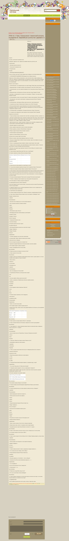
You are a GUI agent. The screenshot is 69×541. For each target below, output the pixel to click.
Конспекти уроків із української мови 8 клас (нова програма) (52, 112)
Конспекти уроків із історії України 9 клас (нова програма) (52, 126)
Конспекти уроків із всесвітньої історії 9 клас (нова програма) (52, 138)
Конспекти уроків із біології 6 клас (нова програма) (52, 151)
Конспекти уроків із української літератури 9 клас (51, 102)
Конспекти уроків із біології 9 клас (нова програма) (52, 165)
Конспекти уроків (49, 209)
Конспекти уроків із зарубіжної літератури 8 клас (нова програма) (52, 85)
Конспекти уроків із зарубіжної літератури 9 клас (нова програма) (52, 87)
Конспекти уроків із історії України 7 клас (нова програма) (52, 119)
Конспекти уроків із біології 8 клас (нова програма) (52, 160)
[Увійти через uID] (51, 20)
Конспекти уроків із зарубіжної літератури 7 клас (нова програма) (52, 82)
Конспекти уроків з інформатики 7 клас (52, 184)
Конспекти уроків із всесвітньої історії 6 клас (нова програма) (52, 128)
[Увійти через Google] (55, 20)
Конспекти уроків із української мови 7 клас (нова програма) (52, 109)
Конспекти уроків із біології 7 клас (51, 154)
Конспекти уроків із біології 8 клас (51, 158)
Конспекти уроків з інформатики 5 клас (52, 181)
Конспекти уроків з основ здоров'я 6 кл (52, 168)
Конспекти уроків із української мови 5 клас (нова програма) (52, 104)
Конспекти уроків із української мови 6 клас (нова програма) (52, 107)
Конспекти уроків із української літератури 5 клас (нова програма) (51, 90)
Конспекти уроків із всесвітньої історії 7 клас (52, 131)
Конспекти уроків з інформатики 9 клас (52, 187)
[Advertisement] (27, 24)
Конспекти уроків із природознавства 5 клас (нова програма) (52, 148)
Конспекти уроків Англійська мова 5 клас (52, 195)
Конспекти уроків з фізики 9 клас (51, 179)
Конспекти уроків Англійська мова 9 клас (52, 201)
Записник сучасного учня (50, 234)
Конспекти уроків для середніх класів (21, 32)
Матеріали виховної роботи (51, 212)
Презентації (49, 210)
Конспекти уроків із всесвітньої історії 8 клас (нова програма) (52, 136)
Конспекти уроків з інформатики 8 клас (52, 186)
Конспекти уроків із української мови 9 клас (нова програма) (52, 114)
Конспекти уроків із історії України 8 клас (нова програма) (52, 122)
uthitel (36, 483)
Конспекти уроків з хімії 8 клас (50, 173)
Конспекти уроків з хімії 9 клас (50, 174)
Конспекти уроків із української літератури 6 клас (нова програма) (51, 92)
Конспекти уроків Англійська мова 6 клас (52, 196)
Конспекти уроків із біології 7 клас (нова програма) (52, 156)
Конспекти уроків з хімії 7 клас (50, 171)
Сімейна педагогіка (50, 235)
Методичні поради (50, 211)
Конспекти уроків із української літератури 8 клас (51, 100)
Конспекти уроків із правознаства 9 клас (52, 193)
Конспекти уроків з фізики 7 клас (51, 176)
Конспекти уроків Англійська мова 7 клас (52, 198)
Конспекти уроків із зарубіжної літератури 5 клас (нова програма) (52, 77)
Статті (13, 32)
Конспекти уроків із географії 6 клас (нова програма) (52, 141)
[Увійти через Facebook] (53, 20)
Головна (10, 32)
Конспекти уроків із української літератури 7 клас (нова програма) (51, 95)
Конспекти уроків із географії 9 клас (51, 146)
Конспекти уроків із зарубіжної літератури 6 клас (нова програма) (52, 80)
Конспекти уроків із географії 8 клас (51, 144)
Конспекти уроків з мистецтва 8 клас (51, 189)
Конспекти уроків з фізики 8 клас (51, 178)
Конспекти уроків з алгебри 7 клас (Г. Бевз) (52, 191)
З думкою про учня (50, 232)
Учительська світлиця (14, 11)
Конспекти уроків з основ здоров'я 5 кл (52, 166)
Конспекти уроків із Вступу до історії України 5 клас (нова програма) (51, 117)
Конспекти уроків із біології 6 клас (51, 152)
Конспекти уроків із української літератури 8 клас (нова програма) (51, 97)
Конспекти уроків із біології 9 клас (51, 162)
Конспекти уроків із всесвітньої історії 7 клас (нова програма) (21, 33)
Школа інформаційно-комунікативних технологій (52, 230)
